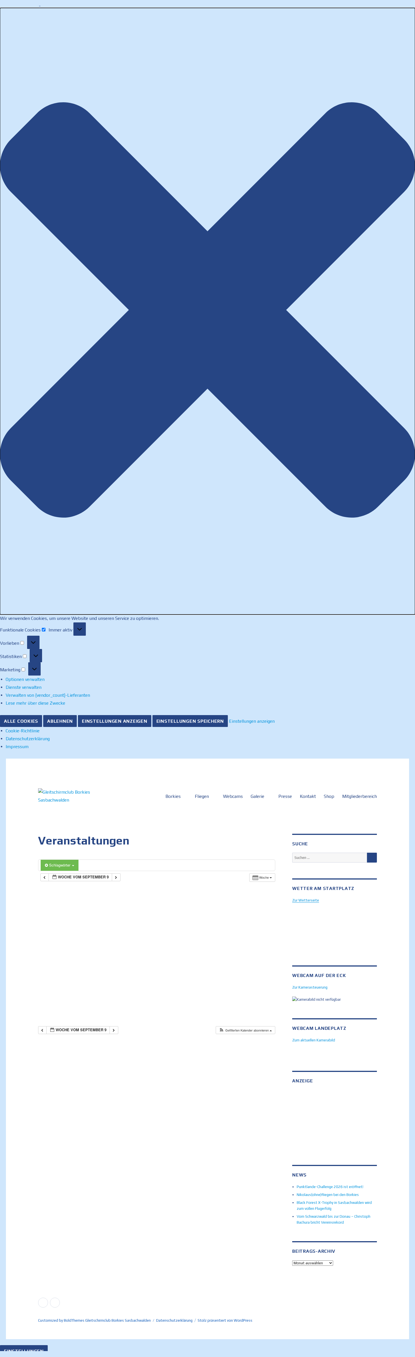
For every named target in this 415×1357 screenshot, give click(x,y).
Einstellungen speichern (190, 721)
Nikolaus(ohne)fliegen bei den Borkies (328, 1195)
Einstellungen (24, 1351)
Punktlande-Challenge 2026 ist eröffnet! (330, 1187)
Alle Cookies (21, 721)
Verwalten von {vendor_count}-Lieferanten (48, 695)
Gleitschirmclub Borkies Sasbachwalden (118, 1320)
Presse (285, 796)
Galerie (257, 796)
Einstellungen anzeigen (114, 721)
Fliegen (202, 796)
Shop (329, 796)
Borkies (173, 796)
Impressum (17, 746)
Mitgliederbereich (359, 796)
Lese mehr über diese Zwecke (35, 703)
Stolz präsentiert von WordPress (225, 1320)
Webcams (233, 796)
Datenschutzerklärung (28, 738)
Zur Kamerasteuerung (309, 987)
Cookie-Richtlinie (23, 730)
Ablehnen (60, 721)
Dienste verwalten (24, 687)
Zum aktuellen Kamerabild (313, 1040)
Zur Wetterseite (305, 900)
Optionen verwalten (25, 679)
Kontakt (308, 796)
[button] (207, 311)
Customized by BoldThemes (61, 1320)
